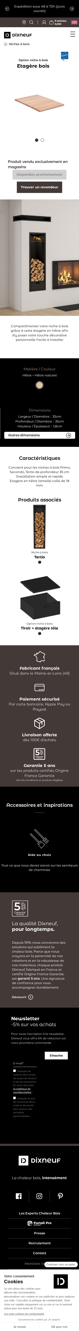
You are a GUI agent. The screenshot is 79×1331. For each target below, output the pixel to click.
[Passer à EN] (74, 22)
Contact (39, 1253)
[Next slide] (72, 9)
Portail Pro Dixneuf (39, 1223)
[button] (36, 140)
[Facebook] (18, 1196)
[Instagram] (39, 1196)
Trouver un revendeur (39, 187)
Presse (39, 1233)
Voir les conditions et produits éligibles (39, 780)
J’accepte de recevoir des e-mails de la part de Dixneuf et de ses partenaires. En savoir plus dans (24, 1082)
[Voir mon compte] (44, 22)
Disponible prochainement (39, 175)
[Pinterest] (60, 1196)
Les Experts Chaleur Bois (39, 1213)
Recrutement (40, 1243)
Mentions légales (39, 1264)
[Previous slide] (7, 9)
